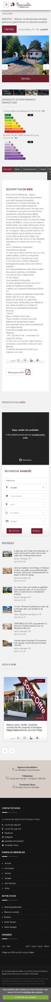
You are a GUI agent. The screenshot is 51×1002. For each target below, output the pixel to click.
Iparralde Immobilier (15, 971)
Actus (7, 888)
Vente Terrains (10, 922)
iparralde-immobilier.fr (14, 841)
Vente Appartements (12, 907)
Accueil (8, 863)
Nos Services (10, 883)
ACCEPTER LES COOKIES (25, 997)
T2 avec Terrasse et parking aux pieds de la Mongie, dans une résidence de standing (31, 608)
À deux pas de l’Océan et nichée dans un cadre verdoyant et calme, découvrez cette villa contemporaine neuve (31, 553)
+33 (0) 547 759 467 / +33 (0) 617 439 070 (27, 779)
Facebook (8, 833)
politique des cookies (33, 992)
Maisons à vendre (11, 912)
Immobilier (9, 868)
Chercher (15, 531)
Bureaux (7, 917)
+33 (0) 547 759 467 (13, 825)
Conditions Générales (30, 974)
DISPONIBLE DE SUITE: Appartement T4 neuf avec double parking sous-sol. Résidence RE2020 (30, 626)
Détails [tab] (17, 169)
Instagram (8, 837)
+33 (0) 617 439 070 (13, 829)
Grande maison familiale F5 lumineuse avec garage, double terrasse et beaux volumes (30, 643)
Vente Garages (10, 927)
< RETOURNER (7, 14)
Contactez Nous (27, 784)
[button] (28, 488)
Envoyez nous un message (27, 787)
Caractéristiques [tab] (29, 169)
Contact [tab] (42, 169)
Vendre (8, 873)
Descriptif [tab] (8, 169)
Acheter (8, 878)
